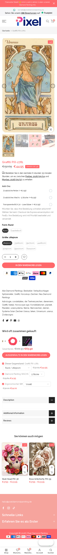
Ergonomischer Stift (14, 384)
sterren (46, 308)
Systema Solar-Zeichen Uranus (16, 311)
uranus (50, 311)
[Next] (53, 86)
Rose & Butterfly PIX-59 (40, 479)
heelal (11, 305)
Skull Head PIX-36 (10, 479)
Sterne (26, 308)
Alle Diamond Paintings (12, 291)
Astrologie (6, 301)
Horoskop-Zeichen (29, 294)
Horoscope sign (22, 305)
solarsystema (17, 308)
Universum (41, 311)
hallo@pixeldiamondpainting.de (32, 10)
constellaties (18, 301)
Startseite (6, 31)
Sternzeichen (36, 308)
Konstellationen (37, 305)
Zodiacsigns (7, 315)
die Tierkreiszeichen (33, 301)
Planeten (6, 308)
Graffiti (17, 294)
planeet (48, 305)
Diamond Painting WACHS (16, 374)
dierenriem (48, 301)
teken (33, 311)
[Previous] (4, 86)
